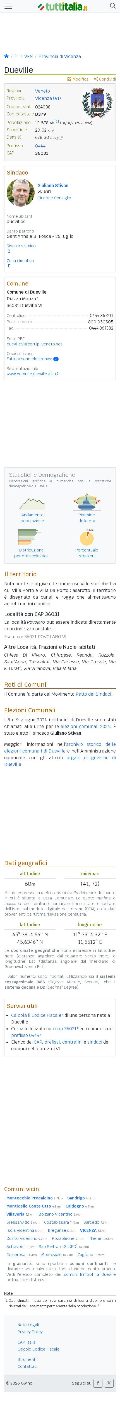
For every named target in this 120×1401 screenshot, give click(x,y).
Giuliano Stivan (52, 185)
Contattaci (27, 1366)
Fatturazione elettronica (32, 358)
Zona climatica (20, 260)
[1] (57, 121)
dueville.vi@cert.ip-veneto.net (34, 344)
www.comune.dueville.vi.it (30, 373)
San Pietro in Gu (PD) (64, 1246)
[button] (112, 6)
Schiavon (20, 1246)
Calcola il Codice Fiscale (36, 1015)
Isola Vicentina (25, 1230)
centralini (72, 1042)
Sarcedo (96, 1222)
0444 (40, 146)
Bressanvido (23, 1222)
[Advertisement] (60, 1121)
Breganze (62, 1230)
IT (16, 56)
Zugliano (91, 1254)
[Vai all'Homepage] (62, 5)
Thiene (101, 1238)
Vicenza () (48, 98)
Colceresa (21, 1254)
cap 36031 (65, 1029)
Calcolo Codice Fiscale (38, 1349)
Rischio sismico (21, 245)
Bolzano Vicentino (61, 1214)
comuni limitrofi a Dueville (90, 1274)
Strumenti (27, 1359)
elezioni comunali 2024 (85, 726)
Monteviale (57, 1254)
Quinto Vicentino (26, 1238)
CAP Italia (26, 1342)
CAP (38, 1042)
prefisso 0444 (25, 1035)
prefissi (52, 1042)
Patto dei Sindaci (93, 694)
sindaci (94, 1042)
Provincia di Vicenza (60, 56)
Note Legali (28, 1324)
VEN (28, 56)
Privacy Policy (30, 1331)
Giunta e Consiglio (54, 197)
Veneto (42, 91)
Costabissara (61, 1222)
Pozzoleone (68, 1238)
